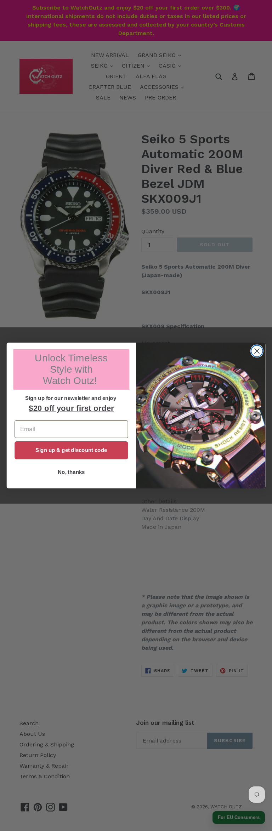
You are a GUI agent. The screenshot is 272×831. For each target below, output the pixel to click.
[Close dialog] (257, 351)
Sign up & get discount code (71, 450)
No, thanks (71, 472)
